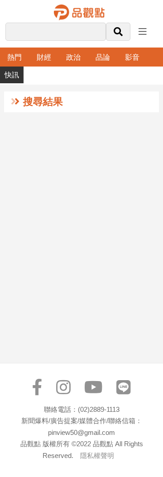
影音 (132, 57)
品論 (103, 57)
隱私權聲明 (97, 455)
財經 (44, 57)
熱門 (14, 57)
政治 (73, 57)
